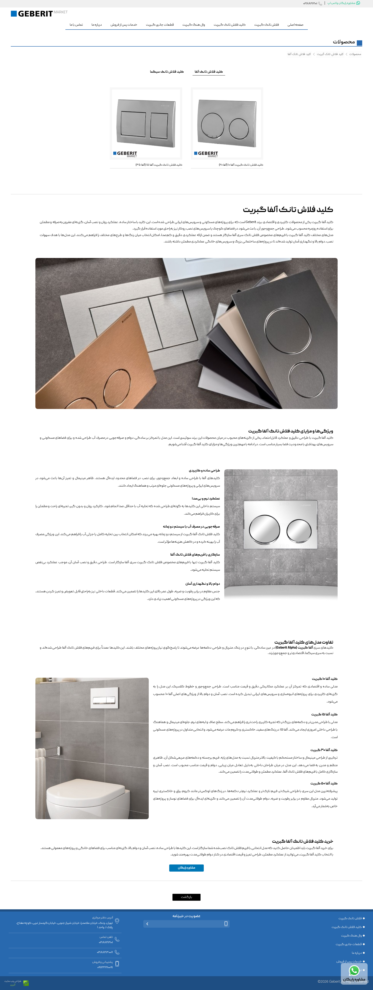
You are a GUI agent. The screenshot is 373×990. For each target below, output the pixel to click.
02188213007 (105, 952)
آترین (12, 985)
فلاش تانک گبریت (350, 918)
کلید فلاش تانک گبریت (347, 927)
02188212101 (310, 4)
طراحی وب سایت (12, 981)
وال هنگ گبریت (351, 935)
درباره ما (357, 953)
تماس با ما (355, 970)
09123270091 (105, 967)
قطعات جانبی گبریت (349, 944)
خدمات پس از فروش (349, 961)
